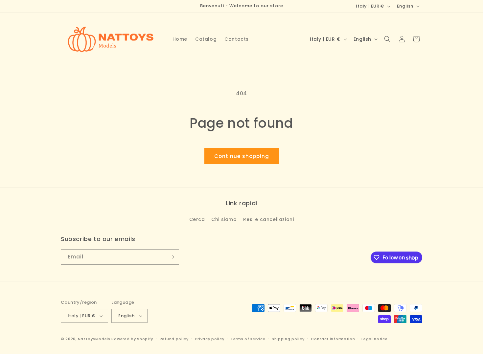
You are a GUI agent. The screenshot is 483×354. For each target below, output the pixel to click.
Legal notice (374, 339)
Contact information (333, 339)
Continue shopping (241, 156)
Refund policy (174, 339)
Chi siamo (224, 219)
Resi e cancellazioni (268, 219)
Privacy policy (209, 339)
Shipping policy (288, 339)
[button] (387, 39)
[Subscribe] (171, 257)
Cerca (197, 219)
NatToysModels (94, 339)
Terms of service (248, 339)
